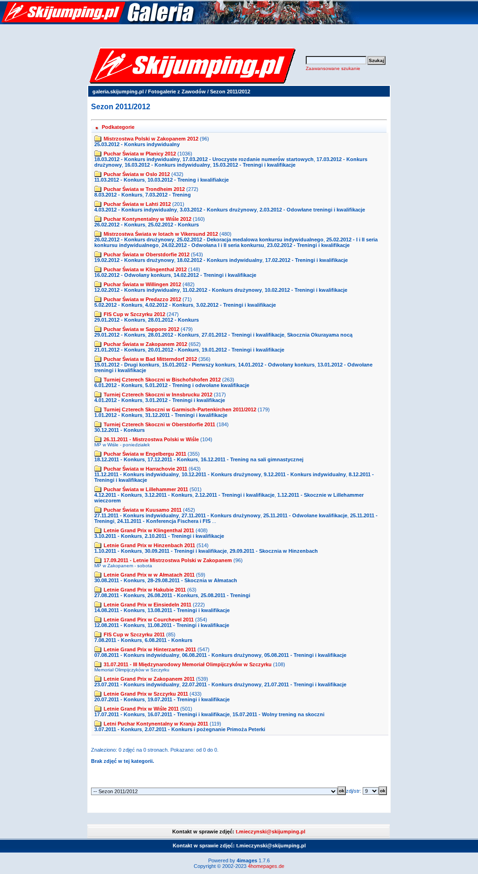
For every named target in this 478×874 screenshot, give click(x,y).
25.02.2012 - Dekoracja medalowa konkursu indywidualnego (250, 239)
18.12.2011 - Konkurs (119, 459)
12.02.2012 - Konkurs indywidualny (137, 290)
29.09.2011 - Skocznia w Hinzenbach (274, 551)
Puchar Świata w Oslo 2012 (137, 174)
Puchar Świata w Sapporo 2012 (141, 329)
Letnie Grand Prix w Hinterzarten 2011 (150, 649)
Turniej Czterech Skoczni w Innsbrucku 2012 (158, 394)
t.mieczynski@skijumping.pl (270, 831)
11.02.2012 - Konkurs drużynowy (222, 290)
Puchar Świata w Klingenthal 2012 (145, 269)
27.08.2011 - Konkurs (119, 595)
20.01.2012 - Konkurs (173, 349)
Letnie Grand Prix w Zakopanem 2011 (149, 679)
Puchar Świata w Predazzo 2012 (142, 299)
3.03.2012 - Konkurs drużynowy (218, 209)
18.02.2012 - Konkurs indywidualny (219, 260)
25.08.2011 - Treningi (225, 595)
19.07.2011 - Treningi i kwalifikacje (189, 699)
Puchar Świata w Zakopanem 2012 (145, 344)
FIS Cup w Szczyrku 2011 (134, 634)
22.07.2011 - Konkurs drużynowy (221, 684)
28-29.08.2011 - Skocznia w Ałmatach (192, 580)
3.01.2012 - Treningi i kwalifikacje (185, 400)
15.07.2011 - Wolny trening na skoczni (278, 714)
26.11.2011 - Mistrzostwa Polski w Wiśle (151, 439)
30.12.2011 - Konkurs (119, 430)
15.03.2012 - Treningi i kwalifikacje (254, 165)
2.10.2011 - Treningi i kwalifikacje (184, 536)
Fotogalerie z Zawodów (177, 91)
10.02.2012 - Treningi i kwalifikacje (306, 290)
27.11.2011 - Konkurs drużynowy (221, 515)
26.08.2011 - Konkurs (173, 595)
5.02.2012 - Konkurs (118, 305)
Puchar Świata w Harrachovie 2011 (145, 469)
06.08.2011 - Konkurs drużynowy (221, 655)
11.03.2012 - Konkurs (119, 180)
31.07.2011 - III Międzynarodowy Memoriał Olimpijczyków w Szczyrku (188, 664)
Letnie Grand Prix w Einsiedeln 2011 (147, 604)
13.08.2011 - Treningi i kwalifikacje (189, 610)
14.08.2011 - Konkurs (119, 610)
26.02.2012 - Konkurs (119, 224)
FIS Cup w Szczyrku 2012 (134, 314)
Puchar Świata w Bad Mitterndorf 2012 (150, 359)
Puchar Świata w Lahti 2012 (137, 204)
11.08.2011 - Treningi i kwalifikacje (188, 625)
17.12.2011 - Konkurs (173, 459)
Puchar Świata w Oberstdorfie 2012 (147, 254)
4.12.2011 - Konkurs (118, 495)
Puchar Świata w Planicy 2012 (140, 153)
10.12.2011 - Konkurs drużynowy (221, 474)
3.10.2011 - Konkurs (118, 536)
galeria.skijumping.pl (118, 91)
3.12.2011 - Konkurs (168, 495)
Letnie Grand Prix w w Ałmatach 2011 (149, 575)
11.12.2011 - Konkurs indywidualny (136, 474)
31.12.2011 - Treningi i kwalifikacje (186, 415)
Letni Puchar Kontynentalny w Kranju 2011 (156, 723)
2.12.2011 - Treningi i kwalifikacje (234, 495)
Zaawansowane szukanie (333, 68)
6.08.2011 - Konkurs (168, 640)
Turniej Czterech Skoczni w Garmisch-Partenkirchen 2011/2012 (180, 409)
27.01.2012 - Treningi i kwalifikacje (243, 335)
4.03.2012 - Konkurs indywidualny (135, 209)
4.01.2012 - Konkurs (118, 400)
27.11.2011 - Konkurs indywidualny (136, 515)
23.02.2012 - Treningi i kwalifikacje (308, 245)
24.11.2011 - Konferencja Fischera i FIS (164, 521)
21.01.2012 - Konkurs (119, 349)
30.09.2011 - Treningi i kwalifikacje (186, 551)
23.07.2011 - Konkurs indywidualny (136, 684)
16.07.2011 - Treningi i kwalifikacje (189, 714)
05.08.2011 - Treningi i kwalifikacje (305, 655)
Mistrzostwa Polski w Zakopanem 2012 (151, 138)
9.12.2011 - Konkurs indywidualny (305, 474)
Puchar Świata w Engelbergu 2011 (145, 454)
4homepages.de (266, 866)
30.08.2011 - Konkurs (119, 580)
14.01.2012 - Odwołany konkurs (276, 364)
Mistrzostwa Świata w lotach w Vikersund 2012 (161, 234)
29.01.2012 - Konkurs (119, 320)
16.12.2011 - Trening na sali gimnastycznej (252, 459)
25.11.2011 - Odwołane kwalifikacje (305, 515)
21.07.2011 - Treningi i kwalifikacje (305, 684)
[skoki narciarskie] (179, 22)
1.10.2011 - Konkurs (118, 551)
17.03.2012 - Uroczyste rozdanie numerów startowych (248, 159)
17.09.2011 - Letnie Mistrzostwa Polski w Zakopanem (168, 560)
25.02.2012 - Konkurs (173, 224)
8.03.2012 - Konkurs (118, 194)
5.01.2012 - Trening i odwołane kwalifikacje (197, 385)
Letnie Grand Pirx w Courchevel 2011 (149, 619)
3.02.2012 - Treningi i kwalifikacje (236, 305)
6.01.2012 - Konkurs (118, 385)
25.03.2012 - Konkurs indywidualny (137, 144)
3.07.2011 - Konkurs (118, 729)
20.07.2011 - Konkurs (119, 699)
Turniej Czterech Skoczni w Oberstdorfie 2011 (159, 424)
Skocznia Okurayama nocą (319, 335)
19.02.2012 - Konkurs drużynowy (134, 260)
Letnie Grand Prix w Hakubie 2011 (145, 589)
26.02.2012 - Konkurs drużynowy (134, 239)
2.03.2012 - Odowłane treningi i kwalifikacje (312, 209)
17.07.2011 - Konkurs (119, 714)
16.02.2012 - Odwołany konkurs (132, 275)
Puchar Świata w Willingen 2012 (142, 284)
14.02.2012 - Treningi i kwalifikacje (215, 275)
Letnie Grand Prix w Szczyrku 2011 (146, 694)
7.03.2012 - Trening (168, 194)
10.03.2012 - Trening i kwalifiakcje (188, 180)
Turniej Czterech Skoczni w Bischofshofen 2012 (162, 379)
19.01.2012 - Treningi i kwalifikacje (243, 349)
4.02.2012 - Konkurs (169, 305)
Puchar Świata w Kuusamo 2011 (143, 510)
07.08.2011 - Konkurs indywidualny (136, 655)
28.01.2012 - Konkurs (173, 320)
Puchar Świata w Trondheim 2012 (144, 189)
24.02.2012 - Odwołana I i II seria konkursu (213, 245)
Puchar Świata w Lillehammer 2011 (146, 489)
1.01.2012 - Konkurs (118, 415)
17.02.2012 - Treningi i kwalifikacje (306, 260)
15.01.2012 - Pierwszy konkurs (198, 364)
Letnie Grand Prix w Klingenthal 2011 (149, 530)
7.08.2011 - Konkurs (118, 640)
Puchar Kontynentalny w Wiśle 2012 (147, 219)
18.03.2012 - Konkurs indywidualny (137, 159)
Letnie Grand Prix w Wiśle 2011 (141, 709)
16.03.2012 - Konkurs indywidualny (167, 165)
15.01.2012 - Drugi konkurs (126, 364)
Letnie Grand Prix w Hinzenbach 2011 (149, 545)
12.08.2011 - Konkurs (119, 625)
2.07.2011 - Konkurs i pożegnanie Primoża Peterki (205, 729)
